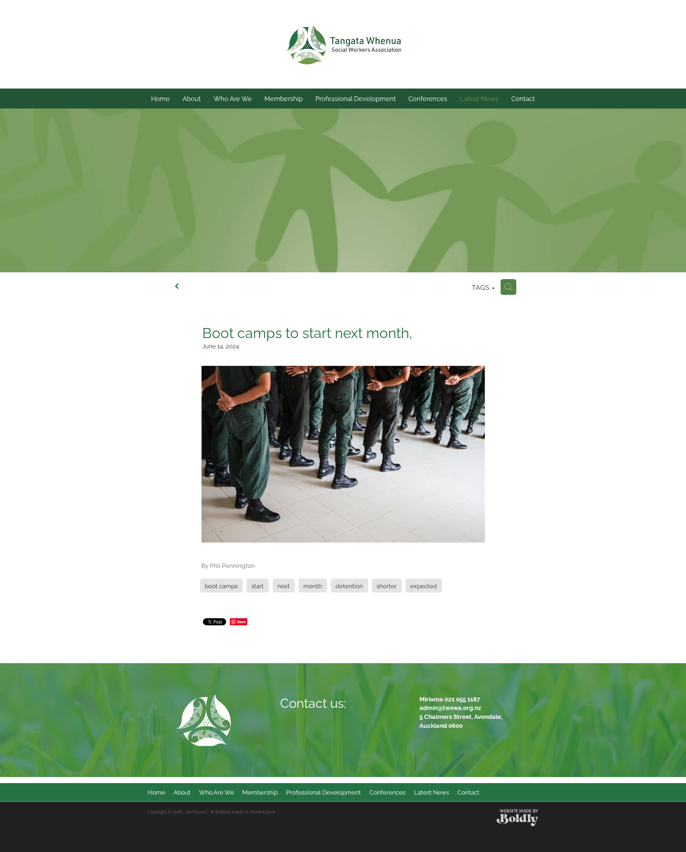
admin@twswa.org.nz (450, 707)
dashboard (196, 811)
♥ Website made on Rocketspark (243, 811)
